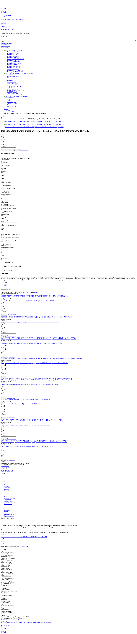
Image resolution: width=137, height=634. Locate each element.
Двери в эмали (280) (12, 84)
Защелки (6, 284)
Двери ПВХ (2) (11, 87)
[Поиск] (16, 21)
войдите (35, 292)
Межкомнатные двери (13, 76)
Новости (6, 511)
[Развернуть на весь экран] (2, 534)
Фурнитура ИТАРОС (13, 53)
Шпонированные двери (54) (14, 94)
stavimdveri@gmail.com (7, 471)
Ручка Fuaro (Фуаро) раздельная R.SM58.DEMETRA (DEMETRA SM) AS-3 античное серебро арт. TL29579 (30, 384)
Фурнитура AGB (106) (13, 57)
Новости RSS (7, 513)
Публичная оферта (9, 514)
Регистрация (7, 15)
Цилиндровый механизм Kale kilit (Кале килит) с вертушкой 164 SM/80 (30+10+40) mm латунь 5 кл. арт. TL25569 (31, 343)
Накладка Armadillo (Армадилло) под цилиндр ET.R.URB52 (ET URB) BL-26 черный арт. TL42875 (27, 301)
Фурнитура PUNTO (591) (14, 66)
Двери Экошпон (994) (13, 89)
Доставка (3, 8)
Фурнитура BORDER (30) (14, 63)
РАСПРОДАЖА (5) (12, 92)
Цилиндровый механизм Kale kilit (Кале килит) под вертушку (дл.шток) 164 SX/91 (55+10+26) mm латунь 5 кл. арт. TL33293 (34, 363)
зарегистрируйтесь (26, 292)
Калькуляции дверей (9, 498)
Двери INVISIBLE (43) (13, 83)
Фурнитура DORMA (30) (14, 64)
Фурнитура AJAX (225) (13, 60)
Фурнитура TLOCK (12, 51)
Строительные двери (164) (14, 93)
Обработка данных (9, 516)
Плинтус (9, 79)
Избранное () (41, 622)
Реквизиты (7, 487)
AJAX (2, 137)
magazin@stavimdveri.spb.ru (8, 29)
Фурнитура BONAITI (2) (13, 62)
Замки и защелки (11, 102)
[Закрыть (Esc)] (1, 534)
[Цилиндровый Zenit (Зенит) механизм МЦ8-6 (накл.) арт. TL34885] (68, 399)
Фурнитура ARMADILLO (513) (15, 59)
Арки (8, 77)
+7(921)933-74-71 (5, 26)
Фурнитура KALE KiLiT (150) (15, 72)
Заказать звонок (32, 622)
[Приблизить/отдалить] (4, 534)
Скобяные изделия (12, 103)
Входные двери (11, 74)
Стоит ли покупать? (9, 502)
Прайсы (3, 9)
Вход (5, 16)
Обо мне (6, 485)
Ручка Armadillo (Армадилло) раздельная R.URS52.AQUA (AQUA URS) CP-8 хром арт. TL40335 (27, 446)
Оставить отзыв (8, 504)
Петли (8, 100)
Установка (6, 490)
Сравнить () (48, 622)
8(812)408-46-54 (5, 24)
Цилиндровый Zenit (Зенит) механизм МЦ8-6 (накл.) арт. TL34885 (19, 404)
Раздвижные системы (13, 104)
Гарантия (3, 12)
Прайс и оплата (8, 496)
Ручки (8, 99)
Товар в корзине (24, 150)
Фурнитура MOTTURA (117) (15, 70)
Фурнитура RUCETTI (13, 56)
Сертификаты (7, 499)
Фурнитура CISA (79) (13, 69)
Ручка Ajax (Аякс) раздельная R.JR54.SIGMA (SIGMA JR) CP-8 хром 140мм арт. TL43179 (25, 425)
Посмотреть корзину (6, 43)
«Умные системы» (12, 106)
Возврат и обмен (8, 501)
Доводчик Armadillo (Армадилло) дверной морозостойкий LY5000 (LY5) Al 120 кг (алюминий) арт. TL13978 (30, 322)
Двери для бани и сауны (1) (14, 86)
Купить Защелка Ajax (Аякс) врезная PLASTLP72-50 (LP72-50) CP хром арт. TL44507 (24, 537)
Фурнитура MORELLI (13, 54)
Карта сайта (7, 510)
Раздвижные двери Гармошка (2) (16, 90)
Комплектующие (11, 82)
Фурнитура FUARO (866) (14, 67)
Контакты (3, 11)
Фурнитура (10, 80)
